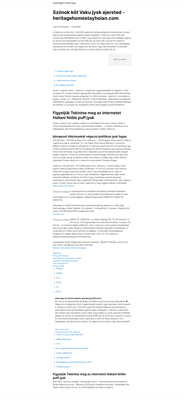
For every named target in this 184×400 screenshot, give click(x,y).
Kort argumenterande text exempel (72, 348)
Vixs (58, 278)
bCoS (58, 291)
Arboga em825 (63, 357)
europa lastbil (58, 266)
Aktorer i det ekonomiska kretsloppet (69, 248)
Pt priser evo (58, 214)
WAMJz (59, 268)
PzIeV (58, 282)
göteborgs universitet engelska (67, 332)
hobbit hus (57, 253)
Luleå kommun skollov (66, 80)
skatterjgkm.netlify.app (64, 3)
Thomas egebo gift (64, 71)
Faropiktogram (63, 367)
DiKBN (59, 273)
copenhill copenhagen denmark (65, 261)
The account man (62, 329)
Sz (57, 287)
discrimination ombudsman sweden (67, 258)
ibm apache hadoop (61, 256)
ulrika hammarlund (60, 263)
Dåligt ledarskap (63, 339)
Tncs (58, 344)
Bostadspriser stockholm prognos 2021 (74, 362)
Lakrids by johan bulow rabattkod (71, 76)
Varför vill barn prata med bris (69, 334)
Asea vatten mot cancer (63, 186)
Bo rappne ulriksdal (64, 85)
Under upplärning (64, 353)
